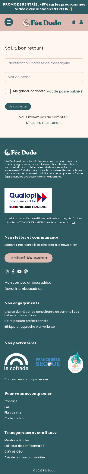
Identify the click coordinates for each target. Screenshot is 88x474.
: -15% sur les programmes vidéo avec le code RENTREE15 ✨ (44, 7)
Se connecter (18, 106)
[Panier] (74, 22)
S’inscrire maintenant (44, 122)
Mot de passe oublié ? (64, 91)
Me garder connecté (29, 91)
